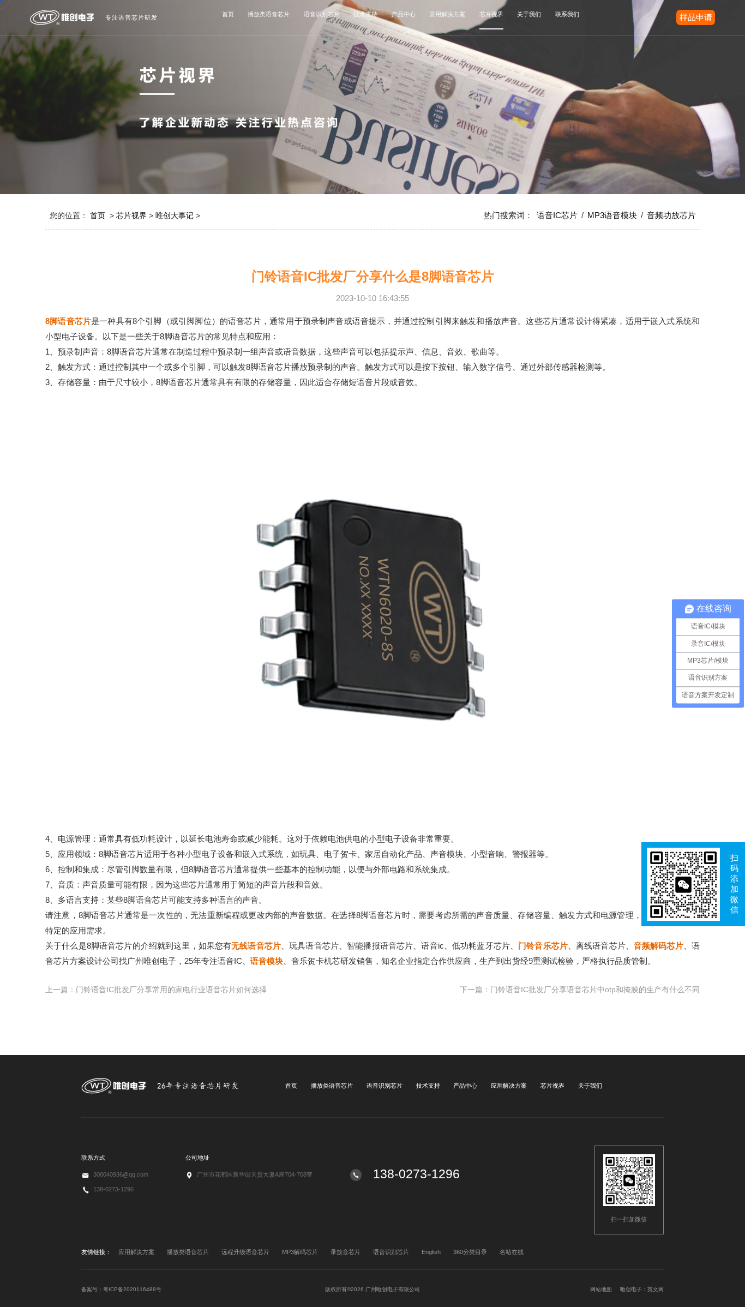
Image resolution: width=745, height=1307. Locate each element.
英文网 (655, 1289)
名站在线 (512, 1252)
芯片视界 (491, 14)
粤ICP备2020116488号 (132, 1289)
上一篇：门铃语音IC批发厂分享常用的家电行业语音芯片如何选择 (156, 989)
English (431, 1252)
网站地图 (601, 1289)
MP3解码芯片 (300, 1252)
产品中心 (404, 14)
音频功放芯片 (671, 215)
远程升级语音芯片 (245, 1252)
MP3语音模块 (612, 215)
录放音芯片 (346, 1252)
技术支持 (365, 14)
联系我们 (567, 14)
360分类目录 (470, 1252)
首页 (228, 14)
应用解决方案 (447, 14)
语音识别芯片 (322, 14)
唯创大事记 (174, 215)
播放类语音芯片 (269, 14)
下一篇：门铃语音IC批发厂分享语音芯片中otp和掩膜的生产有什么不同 (580, 989)
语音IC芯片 (557, 215)
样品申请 (696, 17)
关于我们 (529, 14)
